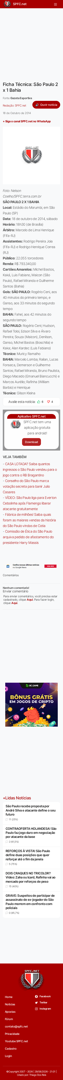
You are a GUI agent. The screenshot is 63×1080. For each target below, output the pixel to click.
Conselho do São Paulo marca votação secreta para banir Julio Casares (26, 486)
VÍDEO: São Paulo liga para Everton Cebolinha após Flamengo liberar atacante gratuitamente (29, 503)
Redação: (14, 105)
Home (8, 997)
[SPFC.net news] (31, 566)
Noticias (10, 1004)
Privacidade (12, 1034)
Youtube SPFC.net (16, 1041)
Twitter (43, 1002)
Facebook (45, 996)
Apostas (10, 1011)
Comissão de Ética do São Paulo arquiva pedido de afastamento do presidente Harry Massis (28, 537)
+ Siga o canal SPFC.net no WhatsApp (27, 121)
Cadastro (11, 1048)
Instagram (45, 1008)
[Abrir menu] (55, 4)
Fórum (9, 1019)
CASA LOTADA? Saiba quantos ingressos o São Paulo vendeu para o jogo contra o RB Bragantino (30, 469)
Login (8, 1056)
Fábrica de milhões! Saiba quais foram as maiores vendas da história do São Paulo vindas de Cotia (29, 520)
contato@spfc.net (16, 1026)
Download (31, 442)
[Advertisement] (31, 42)
